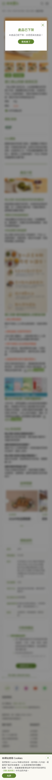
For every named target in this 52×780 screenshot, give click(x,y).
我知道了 (26, 41)
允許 (9, 775)
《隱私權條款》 (9, 770)
